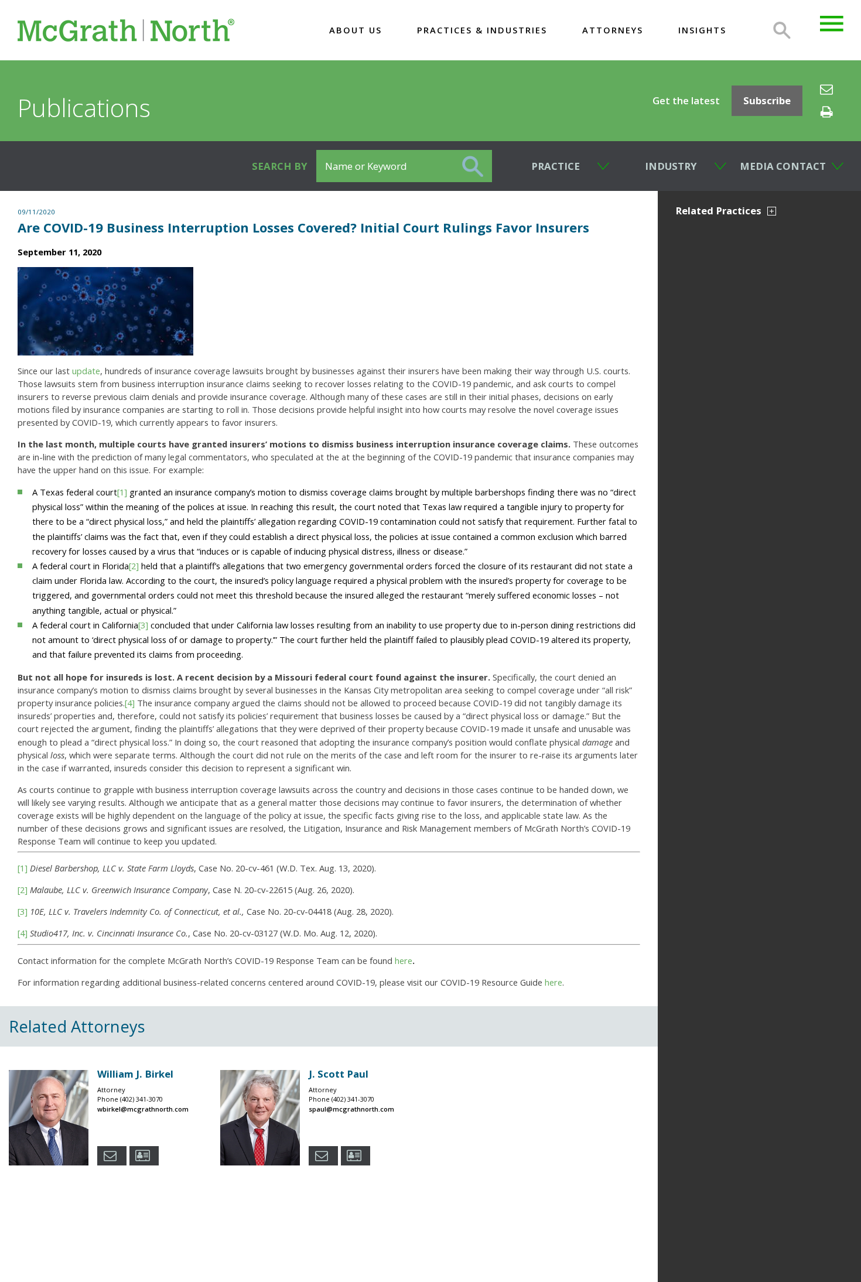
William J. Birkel (135, 1074)
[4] (130, 703)
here (403, 960)
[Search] (782, 30)
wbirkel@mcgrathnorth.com (143, 1109)
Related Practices (718, 210)
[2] (134, 566)
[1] (122, 492)
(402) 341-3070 (141, 1099)
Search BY (280, 166)
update (86, 371)
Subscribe (767, 100)
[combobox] (550, 166)
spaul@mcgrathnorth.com (351, 1109)
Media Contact (783, 166)
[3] (143, 625)
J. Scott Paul (338, 1074)
